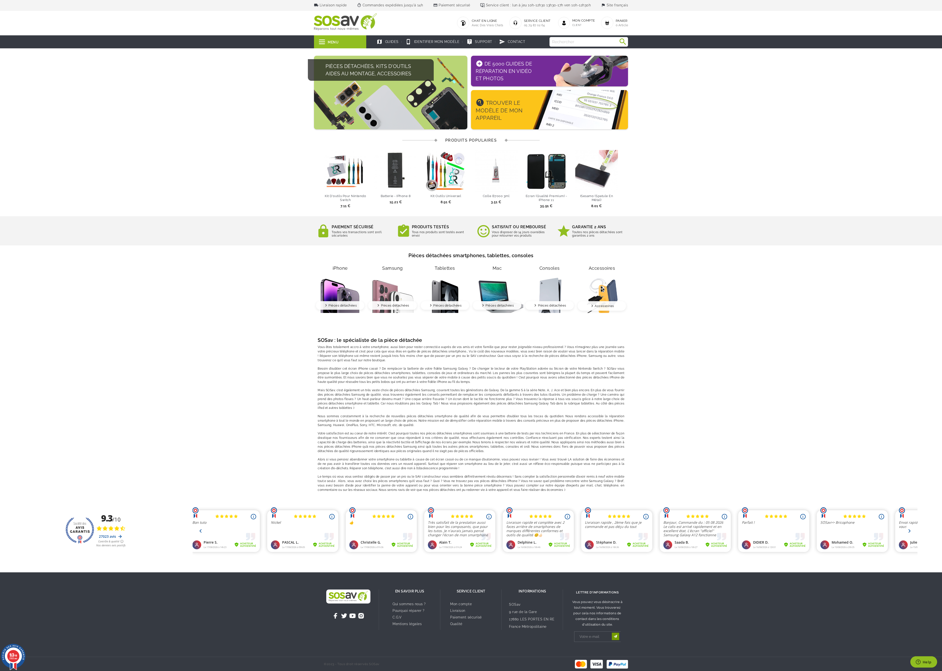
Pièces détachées (342, 305)
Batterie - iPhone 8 (396, 196)
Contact (512, 42)
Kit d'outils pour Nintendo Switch (345, 198)
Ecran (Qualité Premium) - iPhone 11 (546, 198)
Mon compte (461, 604)
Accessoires (604, 306)
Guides (388, 42)
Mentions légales (407, 624)
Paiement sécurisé (466, 617)
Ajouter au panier (336, 186)
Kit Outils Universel (446, 196)
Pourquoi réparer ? (408, 611)
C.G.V (397, 617)
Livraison (457, 611)
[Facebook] (335, 615)
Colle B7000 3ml (496, 196)
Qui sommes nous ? (409, 604)
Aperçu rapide (354, 186)
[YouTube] (352, 615)
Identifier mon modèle (432, 42)
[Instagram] (361, 615)
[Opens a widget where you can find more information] (923, 662)
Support (479, 42)
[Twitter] (344, 615)
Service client (471, 591)
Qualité (456, 624)
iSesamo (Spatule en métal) (596, 198)
